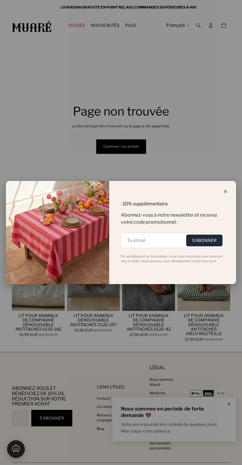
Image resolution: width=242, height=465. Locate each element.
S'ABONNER (204, 240)
